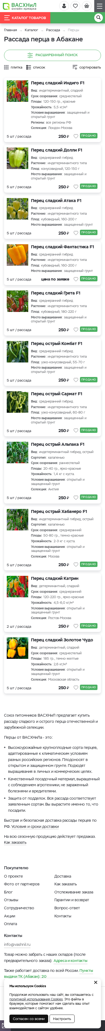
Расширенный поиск (57, 55)
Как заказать (15, 842)
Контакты (62, 916)
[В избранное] (76, 136)
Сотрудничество (19, 908)
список (39, 67)
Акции (9, 916)
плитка (16, 67)
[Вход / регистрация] (64, 6)
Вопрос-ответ (67, 908)
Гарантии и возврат (71, 899)
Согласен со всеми (29, 1018)
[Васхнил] (19, 6)
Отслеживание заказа (73, 892)
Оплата (10, 923)
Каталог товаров (29, 18)
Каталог (31, 30)
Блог (8, 892)
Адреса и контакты (71, 960)
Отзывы (11, 899)
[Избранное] (75, 6)
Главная (10, 30)
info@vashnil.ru (17, 944)
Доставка (62, 876)
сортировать (90, 67)
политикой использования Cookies (36, 999)
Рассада (53, 30)
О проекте (13, 876)
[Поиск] (98, 17)
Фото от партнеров (22, 884)
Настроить (62, 1018)
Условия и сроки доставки (35, 826)
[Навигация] (99, 6)
